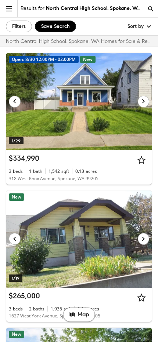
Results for (81, 8)
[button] (9, 8)
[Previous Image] (15, 102)
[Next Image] (144, 102)
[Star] (141, 160)
